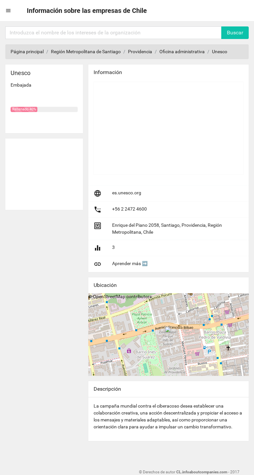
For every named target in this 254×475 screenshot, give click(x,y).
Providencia (140, 51)
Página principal (27, 51)
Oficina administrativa (182, 51)
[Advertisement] (44, 172)
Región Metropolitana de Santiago (86, 51)
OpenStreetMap (109, 296)
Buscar (235, 32)
